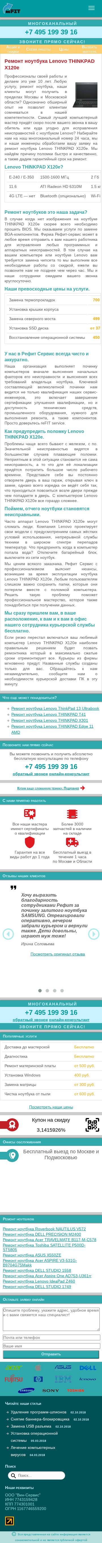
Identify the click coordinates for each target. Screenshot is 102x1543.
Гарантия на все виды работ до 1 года (30, 854)
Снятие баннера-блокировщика (40, 1419)
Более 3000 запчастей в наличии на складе (72, 828)
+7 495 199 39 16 (51, 32)
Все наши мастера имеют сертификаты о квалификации (30, 828)
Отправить (51, 1354)
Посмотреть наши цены (51, 1107)
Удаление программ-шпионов (38, 1412)
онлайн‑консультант (69, 774)
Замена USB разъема (31, 1426)
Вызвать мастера (89, 49)
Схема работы (38, 49)
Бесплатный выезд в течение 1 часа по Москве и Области (72, 857)
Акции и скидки (13, 49)
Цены (64, 49)
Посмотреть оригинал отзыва (58, 954)
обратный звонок (30, 774)
